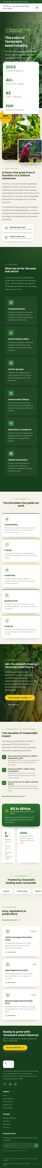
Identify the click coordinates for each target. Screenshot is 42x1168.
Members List (7, 1105)
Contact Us (7, 1124)
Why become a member (18, 698)
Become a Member (13, 1048)
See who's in (13, 705)
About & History (8, 1099)
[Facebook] (5, 1084)
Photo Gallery (8, 1108)
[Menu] (37, 7)
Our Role (6, 1127)
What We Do (7, 1102)
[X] (10, 1084)
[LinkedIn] (15, 1084)
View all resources (9, 920)
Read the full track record (12, 796)
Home (5, 1095)
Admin (37, 1164)
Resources (6, 1121)
